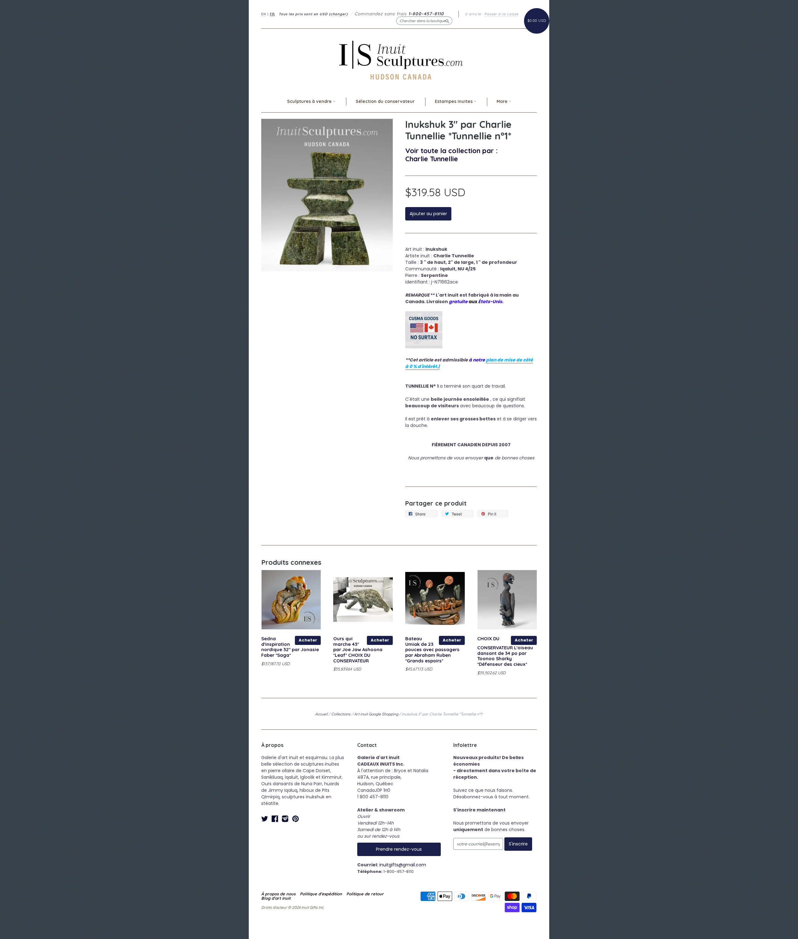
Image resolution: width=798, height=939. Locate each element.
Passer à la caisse (501, 14)
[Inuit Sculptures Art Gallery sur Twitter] (264, 819)
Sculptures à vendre (310, 101)
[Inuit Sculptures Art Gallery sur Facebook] (275, 819)
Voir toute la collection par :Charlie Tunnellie (451, 154)
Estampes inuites (454, 101)
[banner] (399, 60)
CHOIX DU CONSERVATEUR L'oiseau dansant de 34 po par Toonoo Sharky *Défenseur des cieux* (505, 651)
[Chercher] (447, 20)
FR (272, 14)
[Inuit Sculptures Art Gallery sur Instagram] (285, 819)
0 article (473, 14)
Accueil (321, 714)
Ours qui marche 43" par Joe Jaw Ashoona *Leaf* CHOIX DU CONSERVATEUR (357, 650)
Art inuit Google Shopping (376, 714)
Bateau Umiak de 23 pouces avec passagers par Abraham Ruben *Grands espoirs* (432, 650)
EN (263, 14)
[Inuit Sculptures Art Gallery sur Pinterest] (295, 819)
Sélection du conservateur (385, 101)
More (503, 101)
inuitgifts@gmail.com (402, 865)
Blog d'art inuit (276, 898)
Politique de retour (365, 894)
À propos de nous (278, 894)
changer (338, 14)
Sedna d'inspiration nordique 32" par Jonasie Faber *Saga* (290, 647)
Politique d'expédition (321, 894)
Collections (340, 714)
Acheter (308, 640)
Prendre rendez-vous (399, 849)
